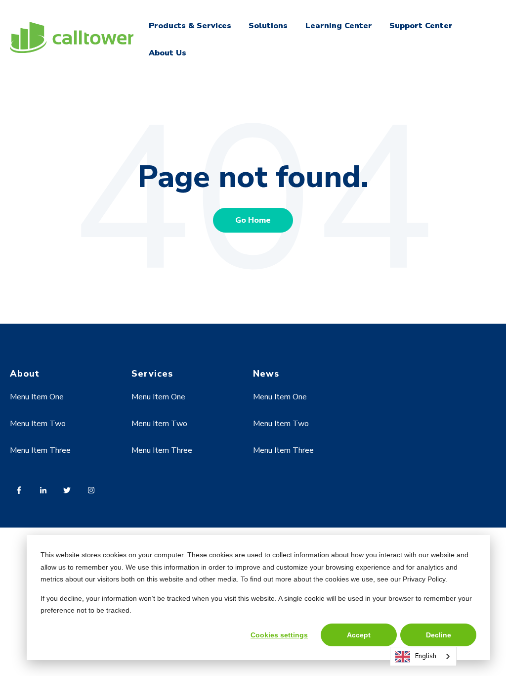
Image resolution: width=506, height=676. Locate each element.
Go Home (253, 220)
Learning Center (338, 25)
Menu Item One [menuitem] (37, 396)
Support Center (421, 25)
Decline (438, 635)
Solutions (268, 25)
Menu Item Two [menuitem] (38, 423)
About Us (167, 53)
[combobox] (423, 656)
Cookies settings (279, 635)
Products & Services (190, 25)
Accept (359, 635)
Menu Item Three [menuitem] (40, 450)
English (425, 656)
